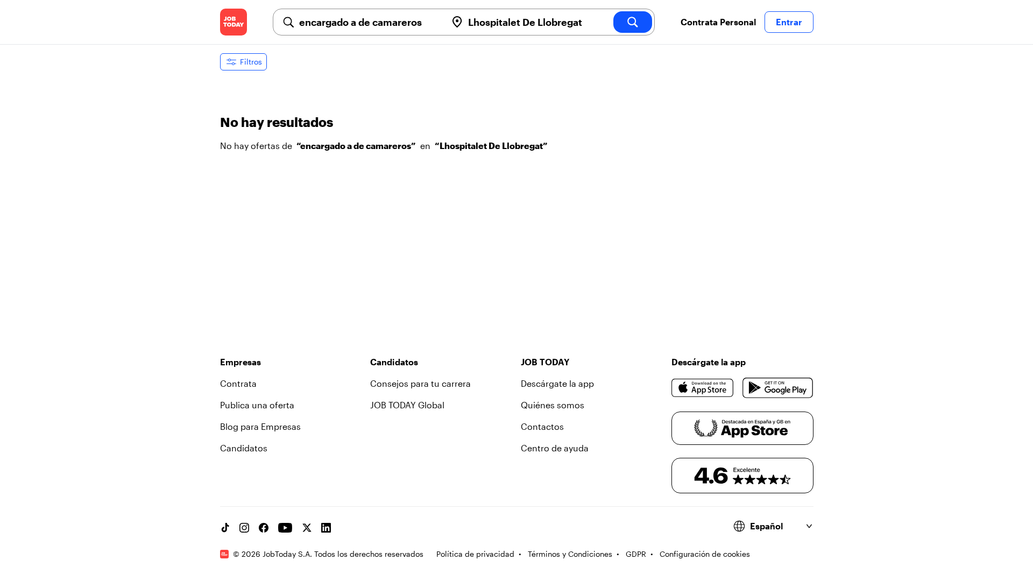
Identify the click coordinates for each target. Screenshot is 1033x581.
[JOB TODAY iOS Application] (702, 388)
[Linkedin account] (326, 528)
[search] (632, 22)
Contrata (238, 383)
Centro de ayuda (555, 448)
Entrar (789, 22)
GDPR (636, 553)
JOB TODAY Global (407, 405)
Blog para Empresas (260, 426)
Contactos (542, 426)
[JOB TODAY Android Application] (777, 388)
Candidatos (243, 448)
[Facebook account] (263, 528)
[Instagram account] (244, 528)
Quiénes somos (552, 405)
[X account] (307, 528)
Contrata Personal (718, 22)
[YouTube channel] (285, 528)
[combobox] (368, 22)
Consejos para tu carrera (420, 383)
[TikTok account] (225, 528)
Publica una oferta (257, 405)
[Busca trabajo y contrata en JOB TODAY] (233, 22)
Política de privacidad (475, 553)
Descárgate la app (557, 383)
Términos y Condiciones (570, 553)
